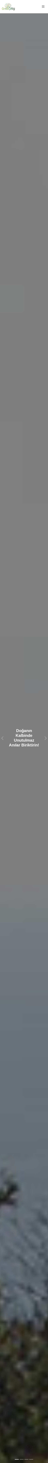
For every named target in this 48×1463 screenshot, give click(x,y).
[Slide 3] (26, 1459)
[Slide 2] (22, 1459)
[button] (2, 738)
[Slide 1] (17, 1459)
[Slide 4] (31, 1459)
